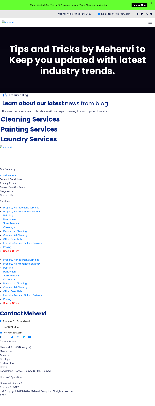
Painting (8, 215)
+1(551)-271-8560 (82, 14)
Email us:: (106, 14)
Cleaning (8, 227)
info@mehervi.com (121, 14)
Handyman (9, 219)
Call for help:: (65, 14)
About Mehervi (8, 175)
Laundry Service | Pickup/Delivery (22, 243)
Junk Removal (11, 223)
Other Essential (12, 239)
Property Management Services (21, 207)
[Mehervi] (8, 22)
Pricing (7, 247)
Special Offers (11, 251)
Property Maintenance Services (21, 211)
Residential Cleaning (15, 231)
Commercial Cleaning (15, 235)
